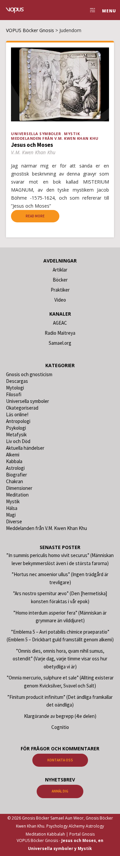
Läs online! (17, 414)
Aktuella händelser (25, 448)
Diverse (14, 521)
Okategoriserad (22, 408)
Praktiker (60, 290)
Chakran (14, 481)
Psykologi (16, 428)
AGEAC (60, 323)
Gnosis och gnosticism (29, 374)
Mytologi (15, 388)
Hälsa (11, 508)
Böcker (60, 280)
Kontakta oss (60, 760)
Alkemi (12, 454)
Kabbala (14, 461)
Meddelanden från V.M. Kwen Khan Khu (55, 138)
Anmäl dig (60, 791)
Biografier (16, 474)
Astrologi (15, 468)
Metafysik (16, 434)
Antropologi (18, 421)
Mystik (72, 133)
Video (60, 300)
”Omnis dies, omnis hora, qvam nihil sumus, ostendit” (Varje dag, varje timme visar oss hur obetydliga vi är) (60, 659)
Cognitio (60, 727)
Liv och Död (18, 441)
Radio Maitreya (60, 333)
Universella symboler (36, 133)
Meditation (17, 495)
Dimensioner (19, 488)
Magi (11, 515)
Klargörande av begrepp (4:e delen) (60, 716)
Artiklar (60, 269)
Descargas (17, 381)
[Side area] (90, 10)
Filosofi (13, 394)
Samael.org (60, 343)
